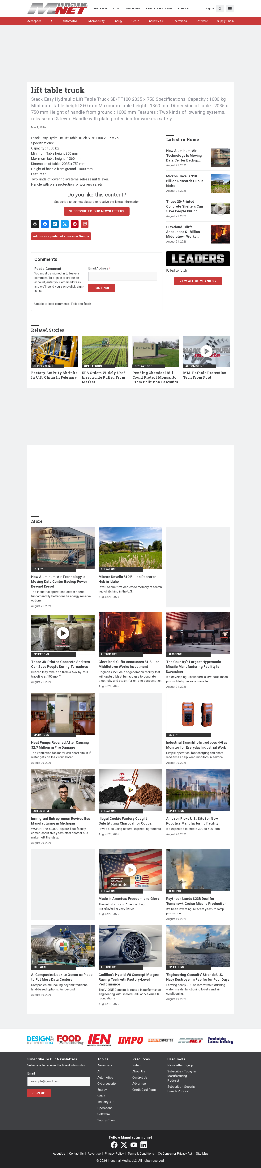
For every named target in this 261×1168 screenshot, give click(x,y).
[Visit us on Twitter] (124, 1144)
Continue (101, 288)
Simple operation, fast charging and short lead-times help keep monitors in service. (195, 755)
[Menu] (230, 8)
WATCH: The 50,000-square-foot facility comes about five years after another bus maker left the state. (59, 833)
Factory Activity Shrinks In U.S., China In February (54, 375)
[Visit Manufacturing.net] (191, 1040)
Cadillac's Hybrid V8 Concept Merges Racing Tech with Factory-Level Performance (129, 979)
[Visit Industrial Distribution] (161, 1040)
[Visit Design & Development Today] (40, 1040)
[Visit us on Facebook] (114, 1144)
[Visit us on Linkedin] (143, 1144)
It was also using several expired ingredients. (130, 829)
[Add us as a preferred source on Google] (84, 224)
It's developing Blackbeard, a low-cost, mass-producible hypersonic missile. (197, 679)
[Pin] (75, 224)
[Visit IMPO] (130, 1040)
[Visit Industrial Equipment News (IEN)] (99, 1040)
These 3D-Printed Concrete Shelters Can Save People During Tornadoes (184, 207)
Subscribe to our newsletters (96, 211)
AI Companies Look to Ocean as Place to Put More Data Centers (61, 977)
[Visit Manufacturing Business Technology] (221, 1040)
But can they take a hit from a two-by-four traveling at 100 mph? (59, 674)
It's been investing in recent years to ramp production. (195, 911)
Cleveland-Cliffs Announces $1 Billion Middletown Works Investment (183, 232)
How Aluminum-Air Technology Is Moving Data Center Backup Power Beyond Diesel (184, 156)
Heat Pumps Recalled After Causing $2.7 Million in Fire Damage (60, 744)
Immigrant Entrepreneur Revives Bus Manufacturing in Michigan (60, 821)
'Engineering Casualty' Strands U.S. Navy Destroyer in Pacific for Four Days (197, 977)
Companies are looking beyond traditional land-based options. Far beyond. (59, 987)
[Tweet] (65, 224)
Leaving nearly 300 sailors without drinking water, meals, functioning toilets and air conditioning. (195, 989)
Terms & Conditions (141, 1153)
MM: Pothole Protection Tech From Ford (205, 375)
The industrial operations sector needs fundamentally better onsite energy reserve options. (61, 596)
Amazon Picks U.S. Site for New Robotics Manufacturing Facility (192, 821)
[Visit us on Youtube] (133, 1144)
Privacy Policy (114, 1153)
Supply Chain (43, 366)
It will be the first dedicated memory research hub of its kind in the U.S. (130, 589)
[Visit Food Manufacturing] (70, 1040)
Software (39, 967)
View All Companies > (198, 281)
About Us (59, 1153)
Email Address (99, 268)
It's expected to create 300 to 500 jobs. (193, 829)
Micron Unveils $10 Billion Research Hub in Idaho (184, 181)
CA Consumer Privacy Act (175, 1153)
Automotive (194, 366)
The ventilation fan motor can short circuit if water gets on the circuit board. (61, 755)
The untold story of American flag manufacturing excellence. (121, 906)
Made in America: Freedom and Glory (129, 899)
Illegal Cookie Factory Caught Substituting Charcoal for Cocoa (125, 821)
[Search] (220, 8)
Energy (38, 569)
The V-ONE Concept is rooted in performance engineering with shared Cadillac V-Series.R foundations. (130, 994)
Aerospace (175, 654)
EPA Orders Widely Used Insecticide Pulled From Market (104, 377)
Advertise (94, 1153)
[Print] (35, 224)
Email (31, 1073)
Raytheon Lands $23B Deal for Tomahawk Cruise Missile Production (196, 901)
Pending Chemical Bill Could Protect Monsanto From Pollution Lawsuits (155, 377)
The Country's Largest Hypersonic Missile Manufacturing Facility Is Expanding (193, 666)
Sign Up (38, 1093)
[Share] (45, 224)
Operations (93, 366)
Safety (173, 734)
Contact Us (76, 1153)
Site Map (202, 1153)
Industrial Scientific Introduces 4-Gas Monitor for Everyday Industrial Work (197, 744)
